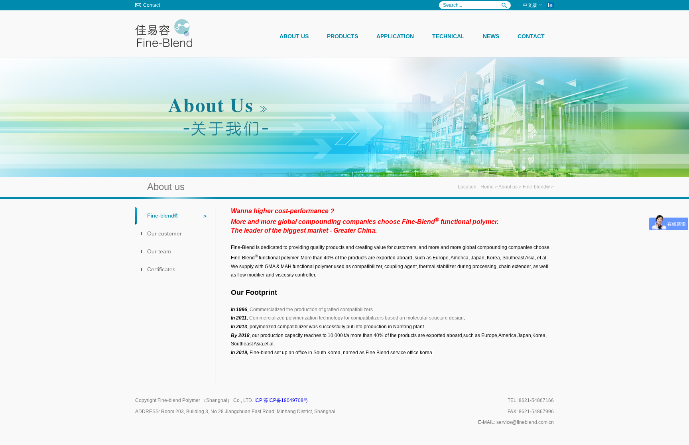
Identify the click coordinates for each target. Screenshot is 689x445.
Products (342, 36)
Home (487, 187)
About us (294, 36)
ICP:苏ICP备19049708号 (281, 400)
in (550, 5)
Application (395, 36)
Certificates (161, 269)
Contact (151, 5)
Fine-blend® (536, 187)
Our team (159, 251)
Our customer (164, 233)
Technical (448, 36)
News (491, 36)
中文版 (530, 5)
